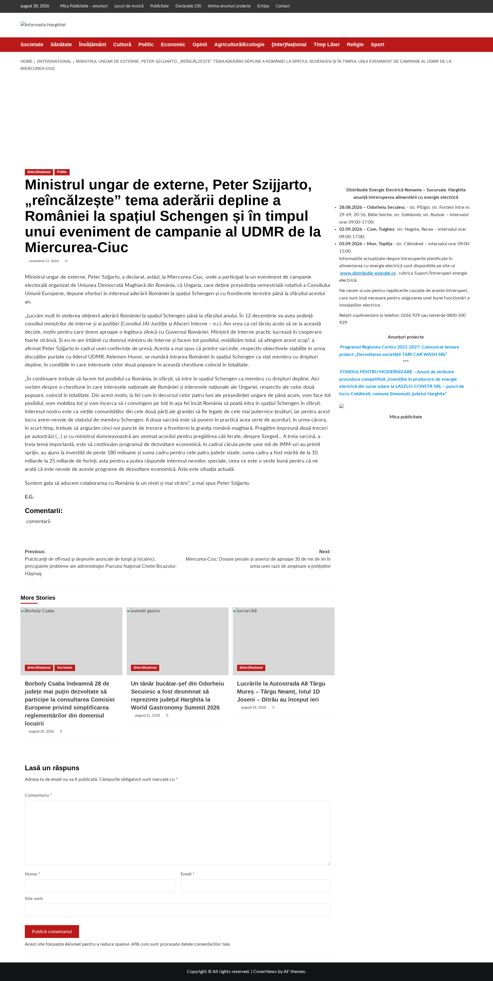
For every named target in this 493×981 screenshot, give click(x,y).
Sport (377, 44)
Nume (32, 874)
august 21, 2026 (147, 715)
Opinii (200, 44)
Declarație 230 (188, 6)
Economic (173, 44)
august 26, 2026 (41, 731)
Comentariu (38, 795)
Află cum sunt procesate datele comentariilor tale (180, 944)
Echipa (263, 6)
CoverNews (265, 971)
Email (188, 874)
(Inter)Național (289, 44)
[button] (469, 45)
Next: (258, 559)
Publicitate (159, 6)
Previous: (101, 562)
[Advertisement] (246, 118)
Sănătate (61, 44)
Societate (32, 44)
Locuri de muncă (129, 6)
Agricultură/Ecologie (239, 44)
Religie (355, 44)
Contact (283, 6)
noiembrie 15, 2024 (44, 261)
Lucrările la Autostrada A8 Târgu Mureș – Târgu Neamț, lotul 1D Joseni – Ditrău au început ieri (281, 691)
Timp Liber (327, 44)
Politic (146, 44)
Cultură (122, 44)
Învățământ (92, 44)
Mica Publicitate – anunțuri (84, 6)
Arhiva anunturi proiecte (229, 6)
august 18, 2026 (253, 708)
